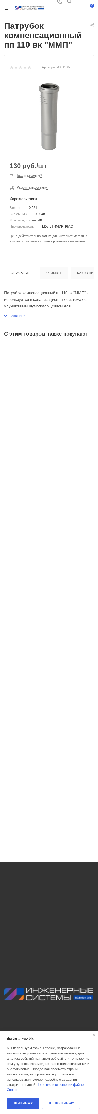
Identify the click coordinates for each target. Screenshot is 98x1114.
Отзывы (53, 273)
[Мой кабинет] (79, 3)
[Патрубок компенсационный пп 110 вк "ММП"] (49, 117)
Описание (21, 273)
